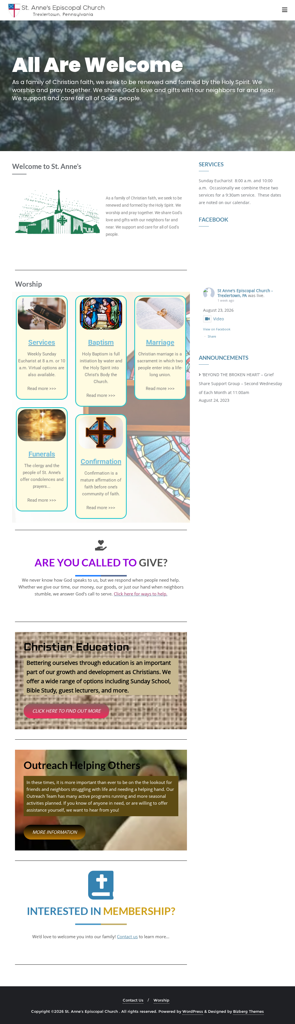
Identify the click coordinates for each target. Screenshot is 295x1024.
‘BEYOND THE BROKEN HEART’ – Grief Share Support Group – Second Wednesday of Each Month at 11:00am (240, 383)
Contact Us (133, 1000)
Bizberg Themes (248, 1011)
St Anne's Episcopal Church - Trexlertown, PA (245, 293)
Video (218, 318)
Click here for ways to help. (140, 594)
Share (212, 336)
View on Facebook (216, 329)
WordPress (192, 1011)
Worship (161, 1000)
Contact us (127, 936)
